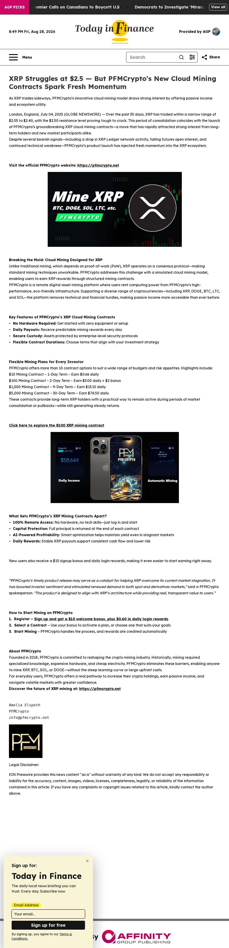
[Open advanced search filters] (192, 57)
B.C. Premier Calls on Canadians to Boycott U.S (71, 7)
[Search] (181, 57)
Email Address (26, 905)
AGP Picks (14, 7)
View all (218, 7)
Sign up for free (48, 925)
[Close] (87, 861)
